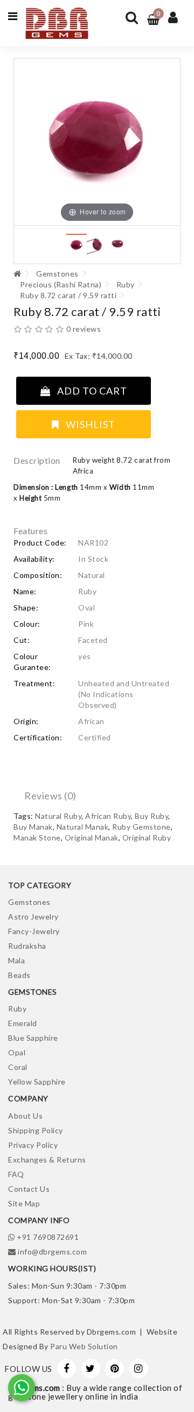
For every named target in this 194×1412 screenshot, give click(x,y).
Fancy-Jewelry (34, 931)
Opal (16, 1052)
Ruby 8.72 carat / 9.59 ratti (68, 295)
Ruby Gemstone (141, 826)
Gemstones (57, 273)
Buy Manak (33, 826)
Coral (17, 1067)
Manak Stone (37, 837)
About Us (25, 1115)
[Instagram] (138, 1368)
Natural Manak (83, 826)
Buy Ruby (151, 815)
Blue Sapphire (33, 1037)
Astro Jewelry (33, 916)
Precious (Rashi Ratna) (60, 284)
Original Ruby (146, 837)
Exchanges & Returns (47, 1159)
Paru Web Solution (84, 1346)
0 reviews (83, 328)
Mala (16, 960)
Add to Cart (89, 391)
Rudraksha (27, 945)
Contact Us (29, 1188)
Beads (19, 975)
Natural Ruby (58, 815)
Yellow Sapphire (37, 1081)
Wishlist (87, 424)
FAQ (16, 1174)
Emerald (22, 1023)
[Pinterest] (114, 1368)
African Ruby (108, 815)
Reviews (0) (50, 796)
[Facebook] (66, 1368)
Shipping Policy (35, 1130)
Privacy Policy (33, 1145)
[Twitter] (90, 1368)
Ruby (125, 284)
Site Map (24, 1203)
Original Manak (92, 837)
